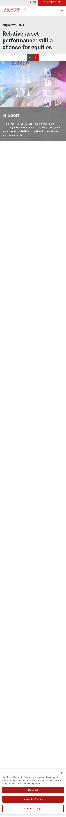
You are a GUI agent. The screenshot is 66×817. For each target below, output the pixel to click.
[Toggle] (61, 11)
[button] (30, 3)
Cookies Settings (32, 808)
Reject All (33, 790)
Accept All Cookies (32, 799)
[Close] (61, 772)
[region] (33, 791)
